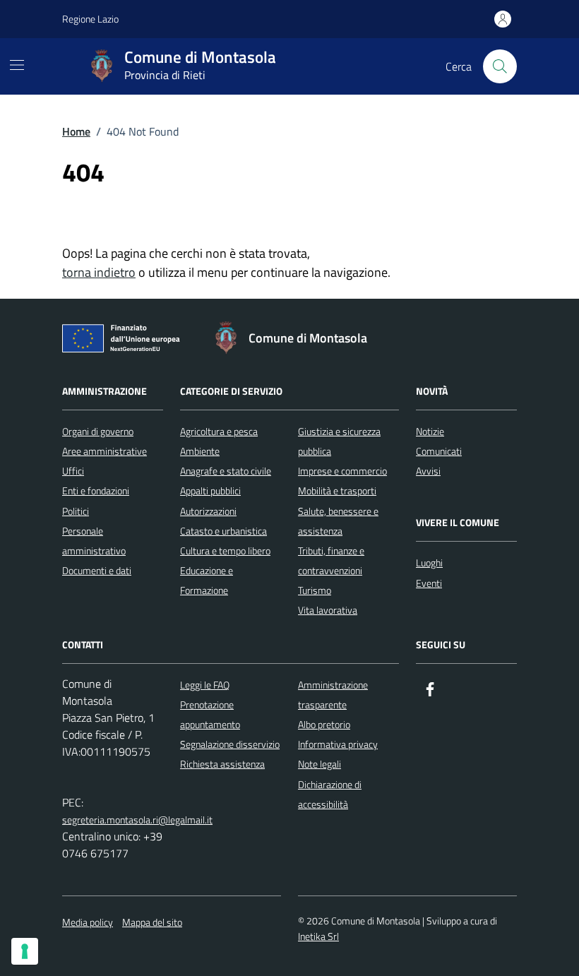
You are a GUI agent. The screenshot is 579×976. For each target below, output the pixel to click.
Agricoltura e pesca (219, 431)
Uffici (73, 470)
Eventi (429, 583)
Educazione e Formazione (206, 580)
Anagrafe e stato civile (225, 470)
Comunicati (439, 451)
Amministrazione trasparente (333, 694)
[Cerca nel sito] (500, 66)
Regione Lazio (90, 18)
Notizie (430, 431)
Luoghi (429, 562)
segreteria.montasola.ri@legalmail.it (137, 819)
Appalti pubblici (210, 490)
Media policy (87, 922)
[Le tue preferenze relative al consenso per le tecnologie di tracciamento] (24, 951)
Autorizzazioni (208, 511)
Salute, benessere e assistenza (338, 521)
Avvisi (428, 470)
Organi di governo (97, 431)
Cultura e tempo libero (225, 550)
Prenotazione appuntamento (210, 714)
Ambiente (200, 451)
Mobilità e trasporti (337, 490)
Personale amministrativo (94, 540)
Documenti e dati (96, 570)
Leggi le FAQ (204, 684)
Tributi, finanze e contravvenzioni (331, 560)
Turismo (314, 590)
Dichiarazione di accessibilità (330, 794)
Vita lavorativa (327, 609)
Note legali (319, 763)
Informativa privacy (338, 744)
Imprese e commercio (342, 470)
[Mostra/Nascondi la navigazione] (16, 64)
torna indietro (99, 272)
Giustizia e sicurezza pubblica (339, 441)
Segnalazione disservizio (230, 744)
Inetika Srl (318, 936)
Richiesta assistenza (222, 763)
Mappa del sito (152, 922)
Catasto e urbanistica (223, 530)
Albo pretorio (324, 724)
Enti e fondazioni (95, 490)
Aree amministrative (104, 451)
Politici (75, 511)
